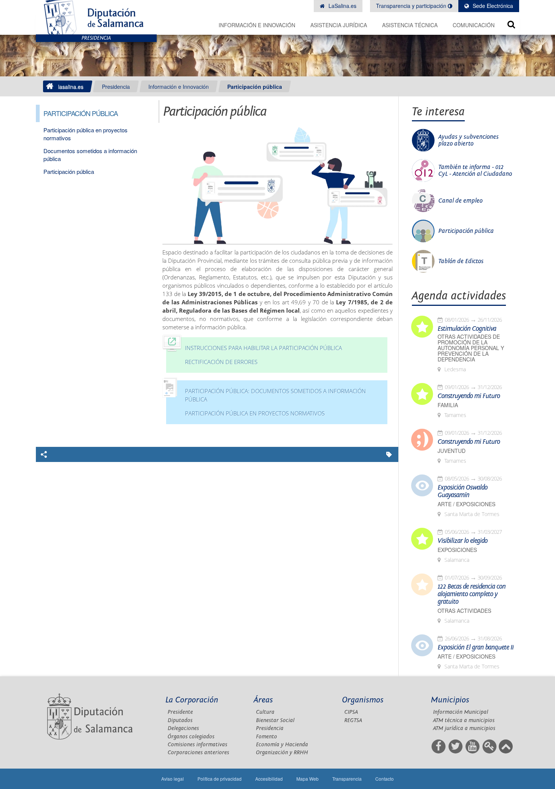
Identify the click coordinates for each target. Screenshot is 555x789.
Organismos (363, 700)
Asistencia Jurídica (338, 25)
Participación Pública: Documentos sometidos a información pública (275, 395)
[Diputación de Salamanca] (96, 17)
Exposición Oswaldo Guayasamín (462, 491)
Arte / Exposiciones (466, 504)
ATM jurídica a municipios (464, 728)
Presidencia (116, 86)
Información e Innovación (257, 25)
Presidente (180, 712)
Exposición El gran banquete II (475, 647)
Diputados (180, 720)
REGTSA (353, 720)
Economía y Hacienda (282, 744)
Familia (448, 405)
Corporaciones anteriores (198, 752)
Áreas (263, 700)
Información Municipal (460, 712)
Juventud (452, 451)
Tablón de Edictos (461, 261)
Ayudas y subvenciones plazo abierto (468, 140)
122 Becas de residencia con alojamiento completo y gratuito (472, 594)
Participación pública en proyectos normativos (255, 413)
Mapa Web (307, 778)
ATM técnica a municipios (464, 720)
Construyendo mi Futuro (469, 396)
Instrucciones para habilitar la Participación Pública (263, 348)
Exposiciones (457, 550)
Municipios (450, 700)
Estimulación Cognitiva (467, 329)
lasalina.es (70, 86)
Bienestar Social (275, 720)
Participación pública (254, 86)
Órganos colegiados (191, 736)
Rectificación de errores (221, 362)
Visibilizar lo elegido (462, 541)
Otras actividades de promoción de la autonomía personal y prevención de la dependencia (471, 348)
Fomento (266, 736)
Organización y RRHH (282, 752)
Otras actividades (464, 611)
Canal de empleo (460, 200)
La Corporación (191, 700)
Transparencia (347, 778)
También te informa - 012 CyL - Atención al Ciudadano (475, 170)
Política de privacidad (219, 778)
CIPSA (351, 712)
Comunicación (474, 25)
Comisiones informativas (197, 744)
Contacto (384, 778)
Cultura (265, 712)
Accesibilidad (269, 778)
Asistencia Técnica (410, 25)
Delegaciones (183, 728)
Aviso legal (172, 778)
